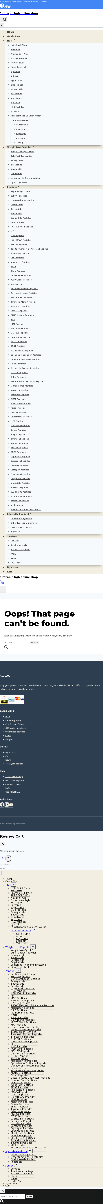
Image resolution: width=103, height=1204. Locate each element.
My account (13, 567)
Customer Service (13, 784)
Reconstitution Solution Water (26, 115)
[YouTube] (11, 805)
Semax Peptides (18, 430)
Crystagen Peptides (20, 474)
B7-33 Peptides (18, 452)
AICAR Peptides (18, 399)
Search (29, 1197)
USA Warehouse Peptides (23, 200)
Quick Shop (13, 36)
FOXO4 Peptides (19, 407)
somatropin (16, 98)
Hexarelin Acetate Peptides (24, 288)
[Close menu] (0, 873)
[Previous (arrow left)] (1, 868)
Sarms (8, 735)
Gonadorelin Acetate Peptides (25, 359)
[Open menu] (3, 589)
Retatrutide (16, 169)
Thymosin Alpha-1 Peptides (24, 301)
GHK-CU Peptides (19, 310)
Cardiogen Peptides (20, 460)
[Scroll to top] (2, 859)
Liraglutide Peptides (20, 478)
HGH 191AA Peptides (21, 240)
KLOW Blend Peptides (21, 279)
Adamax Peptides (19, 443)
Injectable (15, 531)
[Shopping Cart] (2, 25)
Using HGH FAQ (12, 791)
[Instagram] (9, 7)
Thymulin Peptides (20, 500)
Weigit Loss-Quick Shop (22, 151)
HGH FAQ (15, 562)
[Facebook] (2, 7)
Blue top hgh (17, 84)
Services (10, 1165)
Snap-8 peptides (19, 434)
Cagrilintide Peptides (21, 217)
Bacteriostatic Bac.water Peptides (28, 381)
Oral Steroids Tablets (21, 527)
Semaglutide (17, 89)
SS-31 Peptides (18, 346)
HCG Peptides (17, 106)
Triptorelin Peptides (20, 306)
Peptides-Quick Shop (21, 191)
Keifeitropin (22, 124)
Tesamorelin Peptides (21, 297)
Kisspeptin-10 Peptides (22, 350)
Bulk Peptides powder (21, 155)
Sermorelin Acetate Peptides (25, 368)
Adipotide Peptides (20, 394)
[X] (5, 7)
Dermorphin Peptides (21, 337)
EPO (13, 319)
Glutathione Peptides (21, 416)
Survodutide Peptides (21, 496)
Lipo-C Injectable (19, 182)
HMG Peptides (18, 324)
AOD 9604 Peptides (20, 328)
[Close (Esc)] (9, 864)
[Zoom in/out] (1, 864)
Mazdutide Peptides (20, 483)
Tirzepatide (16, 93)
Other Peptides (18, 377)
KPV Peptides (17, 284)
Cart (9, 571)
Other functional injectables (24, 522)
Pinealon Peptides (19, 487)
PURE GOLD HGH (19, 58)
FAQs (13, 554)
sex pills (9, 739)
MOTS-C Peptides (19, 372)
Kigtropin (15, 71)
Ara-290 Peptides (19, 447)
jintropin (15, 76)
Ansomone (21, 129)
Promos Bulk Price (19, 53)
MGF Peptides (17, 235)
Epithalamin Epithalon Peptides (26, 354)
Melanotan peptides (20, 253)
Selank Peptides (18, 363)
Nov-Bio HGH (17, 62)
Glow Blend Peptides (21, 275)
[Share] (6, 864)
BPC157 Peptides (19, 244)
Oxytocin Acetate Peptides (24, 293)
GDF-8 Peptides (18, 412)
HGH (7, 716)
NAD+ (13, 266)
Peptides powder (13, 720)
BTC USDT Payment (20, 549)
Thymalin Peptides (20, 438)
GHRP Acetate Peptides (22, 315)
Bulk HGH (15, 49)
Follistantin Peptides (21, 403)
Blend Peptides (18, 271)
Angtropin (21, 133)
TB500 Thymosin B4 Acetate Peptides (29, 248)
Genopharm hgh (19, 67)
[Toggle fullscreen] (4, 864)
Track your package (20, 545)
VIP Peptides (17, 505)
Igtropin (15, 111)
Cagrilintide (16, 173)
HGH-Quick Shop (19, 45)
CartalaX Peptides (19, 465)
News (13, 558)
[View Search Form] (3, 19)
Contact (15, 540)
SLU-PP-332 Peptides (21, 491)
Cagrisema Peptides (20, 456)
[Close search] (2, 1191)
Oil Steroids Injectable (21, 518)
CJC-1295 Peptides (19, 332)
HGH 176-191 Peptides (22, 226)
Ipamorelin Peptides (20, 262)
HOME (10, 31)
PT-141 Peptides (19, 341)
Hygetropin (16, 80)
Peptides (10, 971)
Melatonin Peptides (20, 425)
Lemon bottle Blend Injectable (25, 178)
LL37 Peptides (17, 421)
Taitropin (20, 142)
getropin (20, 138)
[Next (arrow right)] (4, 868)
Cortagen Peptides (20, 469)
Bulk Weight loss (19, 195)
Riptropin (15, 102)
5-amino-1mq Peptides (22, 385)
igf (12, 231)
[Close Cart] (2, 844)
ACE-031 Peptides (19, 390)
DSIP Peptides (17, 257)
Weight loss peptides (15, 731)
